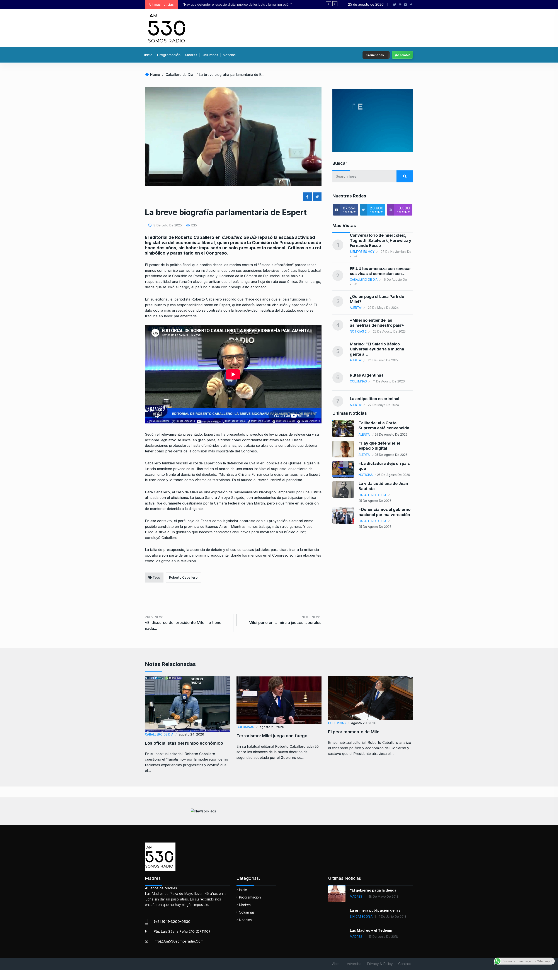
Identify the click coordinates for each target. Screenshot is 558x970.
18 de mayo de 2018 (383, 896)
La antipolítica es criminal (374, 398)
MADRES (356, 896)
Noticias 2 (358, 331)
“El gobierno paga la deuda (373, 890)
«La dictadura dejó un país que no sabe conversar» (221, 4)
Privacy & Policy (380, 964)
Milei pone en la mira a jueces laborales (285, 620)
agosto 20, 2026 (363, 723)
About (337, 964)
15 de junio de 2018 (383, 936)
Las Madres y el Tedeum (371, 930)
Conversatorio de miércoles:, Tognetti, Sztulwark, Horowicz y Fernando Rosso (380, 240)
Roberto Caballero (183, 577)
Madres (191, 55)
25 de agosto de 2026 (391, 434)
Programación (168, 55)
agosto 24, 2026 (191, 734)
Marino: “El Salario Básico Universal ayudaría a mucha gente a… (377, 349)
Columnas (210, 55)
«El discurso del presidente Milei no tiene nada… (183, 623)
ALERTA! (356, 307)
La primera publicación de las (375, 910)
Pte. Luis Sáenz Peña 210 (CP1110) (182, 931)
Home (155, 74)
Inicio (148, 55)
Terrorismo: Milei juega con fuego (271, 735)
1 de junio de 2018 (393, 916)
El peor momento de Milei (354, 731)
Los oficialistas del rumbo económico (184, 743)
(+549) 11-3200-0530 (172, 921)
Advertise (354, 964)
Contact (404, 964)
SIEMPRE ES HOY (362, 251)
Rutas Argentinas (366, 375)
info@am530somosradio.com (179, 941)
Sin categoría (361, 916)
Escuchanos (375, 54)
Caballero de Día (179, 74)
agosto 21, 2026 (272, 727)
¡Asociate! (402, 55)
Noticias (229, 55)
